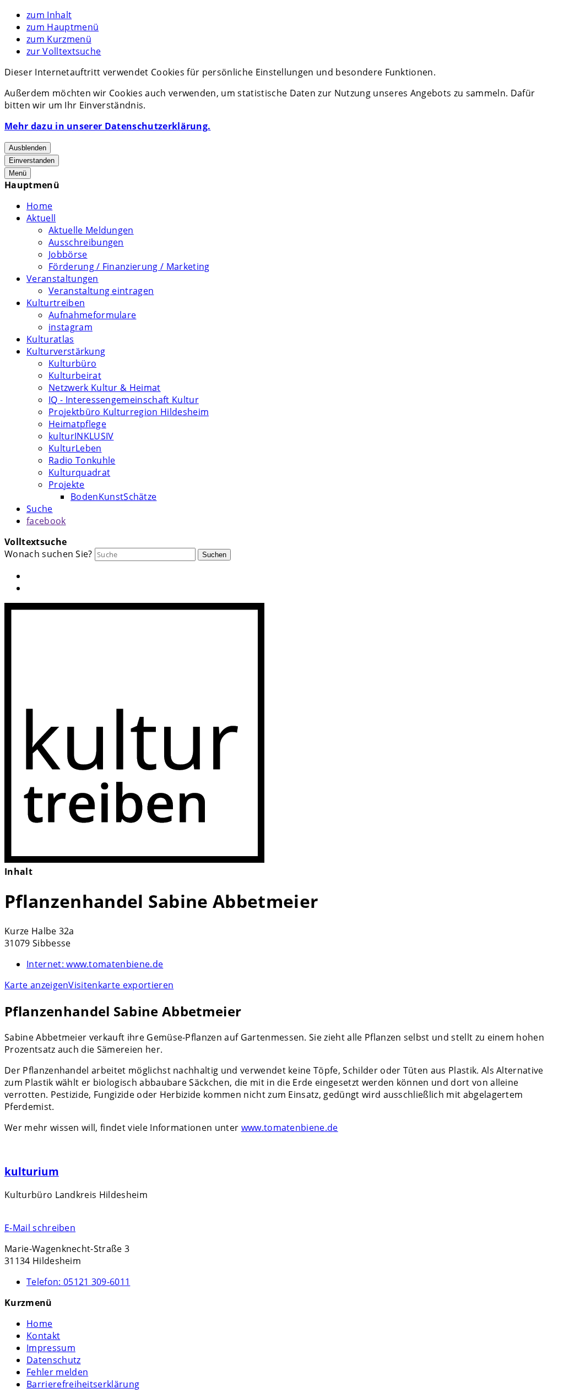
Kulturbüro (72, 363)
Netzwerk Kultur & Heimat (104, 388)
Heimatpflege (77, 424)
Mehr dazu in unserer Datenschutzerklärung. (107, 126)
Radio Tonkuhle (81, 460)
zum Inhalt (49, 15)
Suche (39, 509)
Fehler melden (57, 1372)
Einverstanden (32, 160)
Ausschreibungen (86, 242)
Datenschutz (53, 1360)
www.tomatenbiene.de (94, 964)
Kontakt (43, 1336)
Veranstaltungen (62, 279)
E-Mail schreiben (39, 1228)
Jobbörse (68, 254)
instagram (70, 327)
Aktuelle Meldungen (91, 230)
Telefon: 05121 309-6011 (78, 1282)
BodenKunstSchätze (113, 497)
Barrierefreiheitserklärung (82, 1384)
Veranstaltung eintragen (101, 291)
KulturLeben (75, 448)
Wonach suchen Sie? (48, 554)
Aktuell (41, 218)
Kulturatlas (50, 339)
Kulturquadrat (79, 472)
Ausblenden (27, 148)
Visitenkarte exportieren (120, 985)
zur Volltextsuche (63, 51)
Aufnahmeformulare (92, 315)
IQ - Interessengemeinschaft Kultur (123, 400)
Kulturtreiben (55, 303)
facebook (46, 521)
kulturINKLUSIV (80, 436)
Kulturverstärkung (65, 351)
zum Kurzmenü (58, 39)
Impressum (50, 1348)
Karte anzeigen (36, 985)
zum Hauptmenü (62, 27)
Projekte (66, 484)
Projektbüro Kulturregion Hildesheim (128, 412)
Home (39, 206)
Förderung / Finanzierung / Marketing (129, 266)
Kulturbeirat (74, 375)
